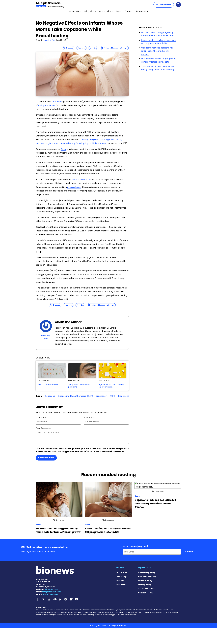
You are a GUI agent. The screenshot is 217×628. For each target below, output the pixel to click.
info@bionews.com (51, 592)
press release (74, 187)
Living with (89, 11)
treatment (123, 396)
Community (105, 11)
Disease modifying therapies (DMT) (75, 396)
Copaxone (57, 101)
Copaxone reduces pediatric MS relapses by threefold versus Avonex (157, 51)
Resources (141, 11)
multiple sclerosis (46, 105)
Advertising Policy (146, 572)
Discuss (69, 48)
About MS (74, 11)
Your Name (41, 417)
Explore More (144, 567)
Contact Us (121, 585)
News (118, 11)
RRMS (112, 396)
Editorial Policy (145, 580)
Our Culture (121, 572)
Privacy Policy (144, 585)
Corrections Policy (147, 576)
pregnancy (101, 396)
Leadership (121, 576)
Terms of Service (146, 589)
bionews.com (51, 589)
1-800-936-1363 (50, 594)
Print (94, 48)
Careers (120, 580)
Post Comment (46, 457)
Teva (63, 149)
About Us (120, 567)
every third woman (81, 179)
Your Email (89, 417)
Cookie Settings (145, 593)
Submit (189, 551)
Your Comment (43, 428)
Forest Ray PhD (49, 40)
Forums (128, 11)
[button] (163, 5)
